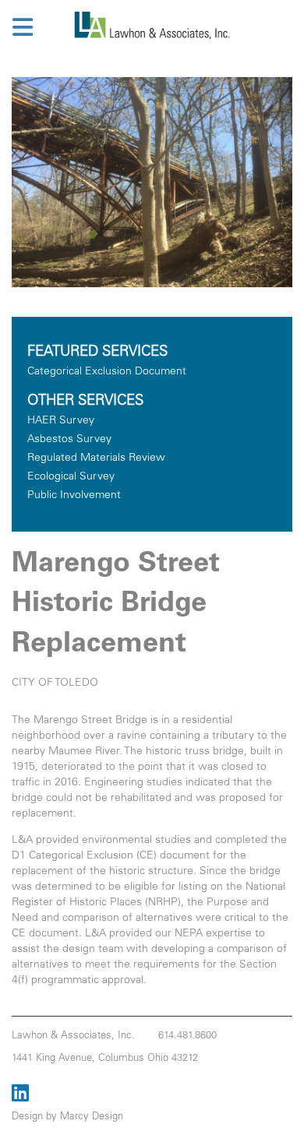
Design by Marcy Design (67, 1117)
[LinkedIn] (20, 1096)
